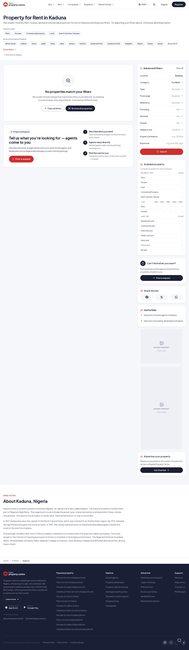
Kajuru (140, 43)
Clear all (179, 68)
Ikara (53, 43)
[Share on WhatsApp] (176, 297)
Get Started (160, 470)
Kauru (160, 43)
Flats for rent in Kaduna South (69, 582)
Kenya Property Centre (13, 618)
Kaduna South (114, 43)
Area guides (111, 605)
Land (52, 33)
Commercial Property (149, 192)
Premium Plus (147, 587)
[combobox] (168, 75)
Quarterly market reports (117, 596)
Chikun (24, 43)
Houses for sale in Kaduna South (70, 587)
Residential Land (147, 221)
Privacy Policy (49, 642)
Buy (50, 4)
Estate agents (112, 577)
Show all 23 (172, 43)
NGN (144, 4)
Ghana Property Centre (35, 618)
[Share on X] (161, 297)
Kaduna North (97, 43)
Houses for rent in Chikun (67, 596)
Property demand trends (117, 587)
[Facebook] (164, 642)
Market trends (105, 4)
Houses (18, 33)
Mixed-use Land (147, 236)
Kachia (83, 43)
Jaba (62, 43)
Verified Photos (148, 596)
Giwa (34, 43)
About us (179, 577)
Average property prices (117, 591)
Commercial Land (148, 226)
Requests (88, 4)
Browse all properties (82, 108)
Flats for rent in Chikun (66, 601)
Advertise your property (151, 577)
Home (5, 561)
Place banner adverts (150, 601)
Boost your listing (149, 591)
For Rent (15, 561)
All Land (144, 250)
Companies (73, 4)
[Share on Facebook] (147, 297)
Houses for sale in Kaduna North (70, 624)
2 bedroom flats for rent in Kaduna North (74, 629)
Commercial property (35, 33)
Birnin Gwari (10, 43)
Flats (7, 33)
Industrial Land (147, 231)
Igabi (43, 43)
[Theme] (154, 4)
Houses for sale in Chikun (67, 605)
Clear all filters (54, 108)
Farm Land (145, 240)
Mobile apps (180, 591)
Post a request (23, 159)
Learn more (11, 599)
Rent (60, 4)
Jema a (72, 43)
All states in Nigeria (14, 55)
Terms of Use (62, 642)
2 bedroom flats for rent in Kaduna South (74, 591)
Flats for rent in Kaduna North (69, 620)
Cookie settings (77, 642)
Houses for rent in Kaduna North (70, 615)
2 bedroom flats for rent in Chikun (71, 610)
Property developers (115, 582)
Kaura (150, 43)
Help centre (180, 582)
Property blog (112, 601)
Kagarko (128, 43)
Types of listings (148, 582)
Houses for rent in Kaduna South (71, 577)
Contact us (180, 587)
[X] (171, 642)
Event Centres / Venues (69, 33)
